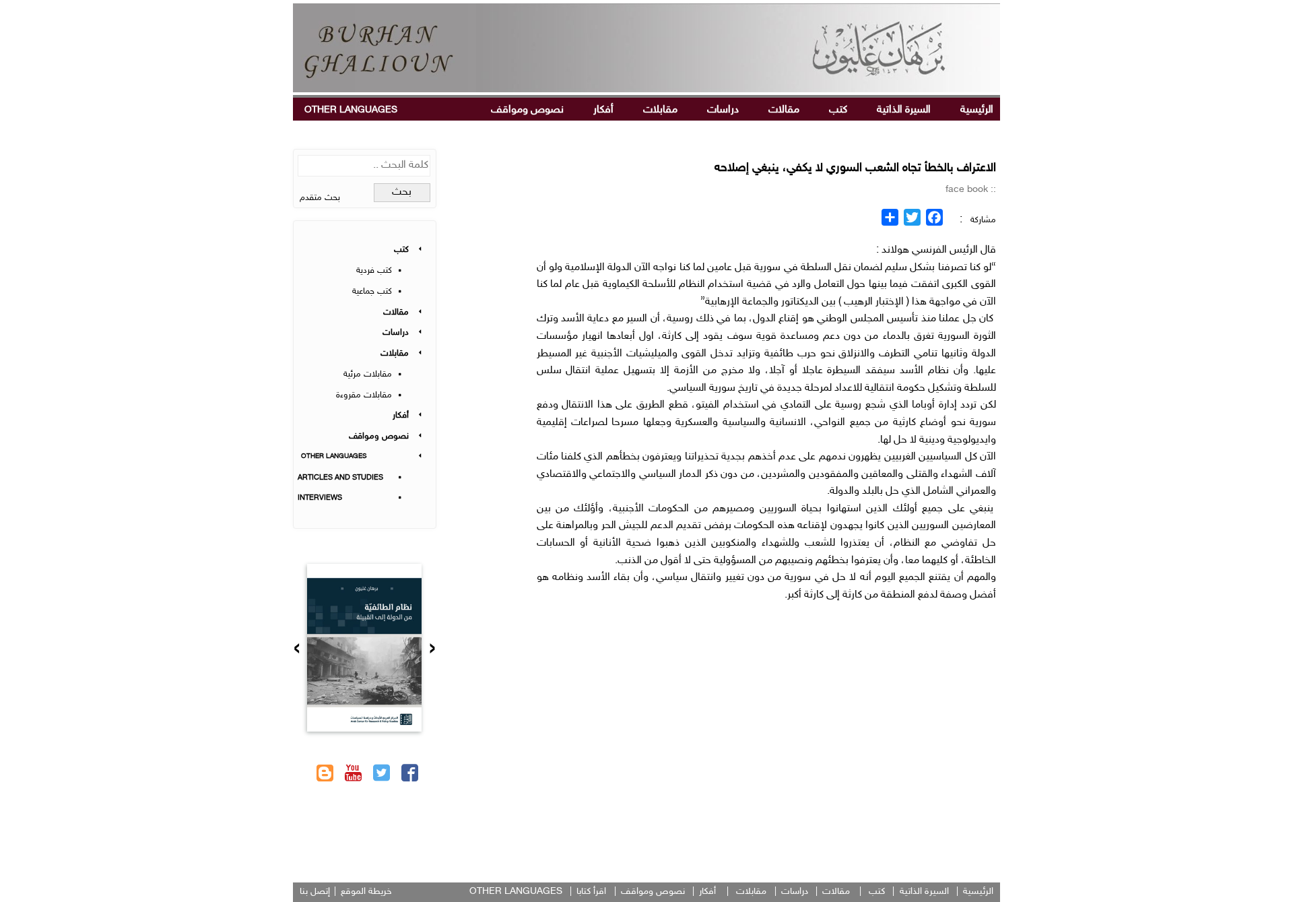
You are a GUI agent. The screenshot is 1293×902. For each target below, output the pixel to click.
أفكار (603, 110)
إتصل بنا (315, 891)
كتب (838, 110)
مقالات (783, 110)
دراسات (723, 110)
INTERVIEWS (320, 498)
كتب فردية (374, 270)
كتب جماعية (372, 291)
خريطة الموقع (366, 891)
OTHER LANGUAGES (350, 110)
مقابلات (660, 110)
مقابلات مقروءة (364, 395)
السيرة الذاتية (904, 110)
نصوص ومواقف (527, 110)
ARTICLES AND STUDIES (340, 478)
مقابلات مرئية (367, 374)
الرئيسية (976, 110)
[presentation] (432, 650)
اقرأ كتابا (591, 891)
